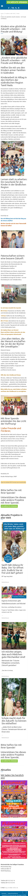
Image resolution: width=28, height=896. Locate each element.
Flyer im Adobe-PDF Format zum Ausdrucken (13, 482)
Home (2, 13)
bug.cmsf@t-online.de (11, 887)
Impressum (4, 893)
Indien (18, 13)
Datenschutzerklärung (13, 893)
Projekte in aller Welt (10, 13)
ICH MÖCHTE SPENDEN (17, 2)
